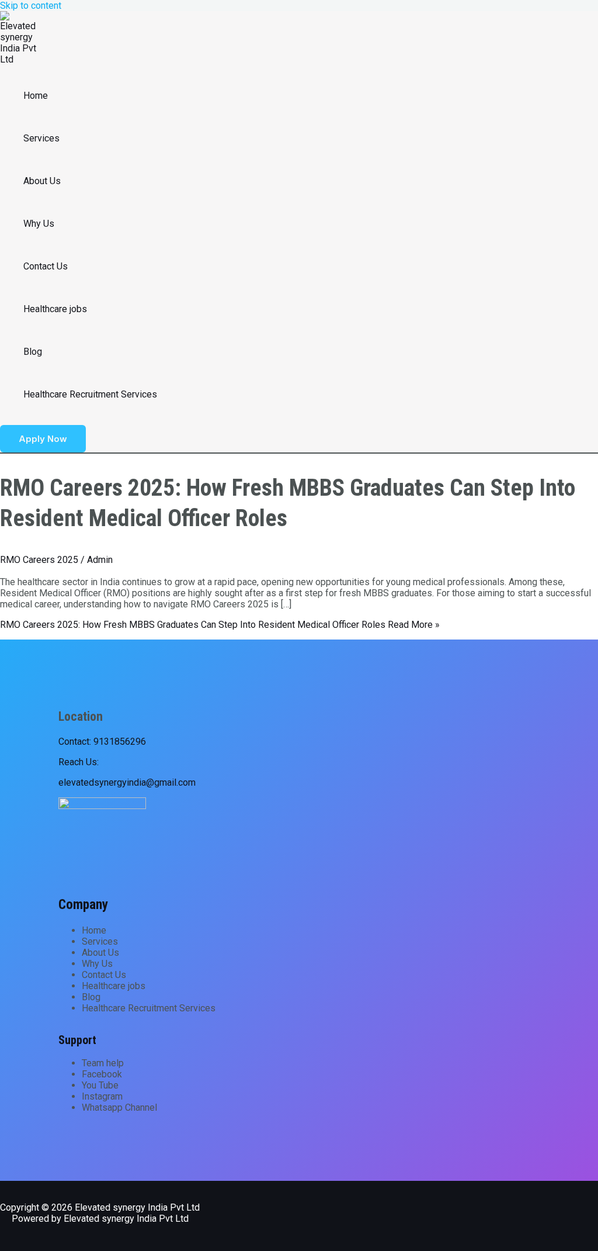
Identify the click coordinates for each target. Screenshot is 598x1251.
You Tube (100, 1085)
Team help (103, 1063)
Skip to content (30, 5)
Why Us (38, 223)
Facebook (102, 1074)
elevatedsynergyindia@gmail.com (127, 782)
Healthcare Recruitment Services (90, 394)
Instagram (102, 1096)
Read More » (220, 624)
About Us (42, 180)
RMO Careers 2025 (39, 559)
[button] (43, 438)
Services (41, 138)
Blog (32, 351)
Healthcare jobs (55, 309)
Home (35, 95)
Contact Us (45, 266)
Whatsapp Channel (119, 1107)
